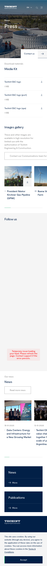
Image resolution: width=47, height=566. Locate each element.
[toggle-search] (37, 7)
